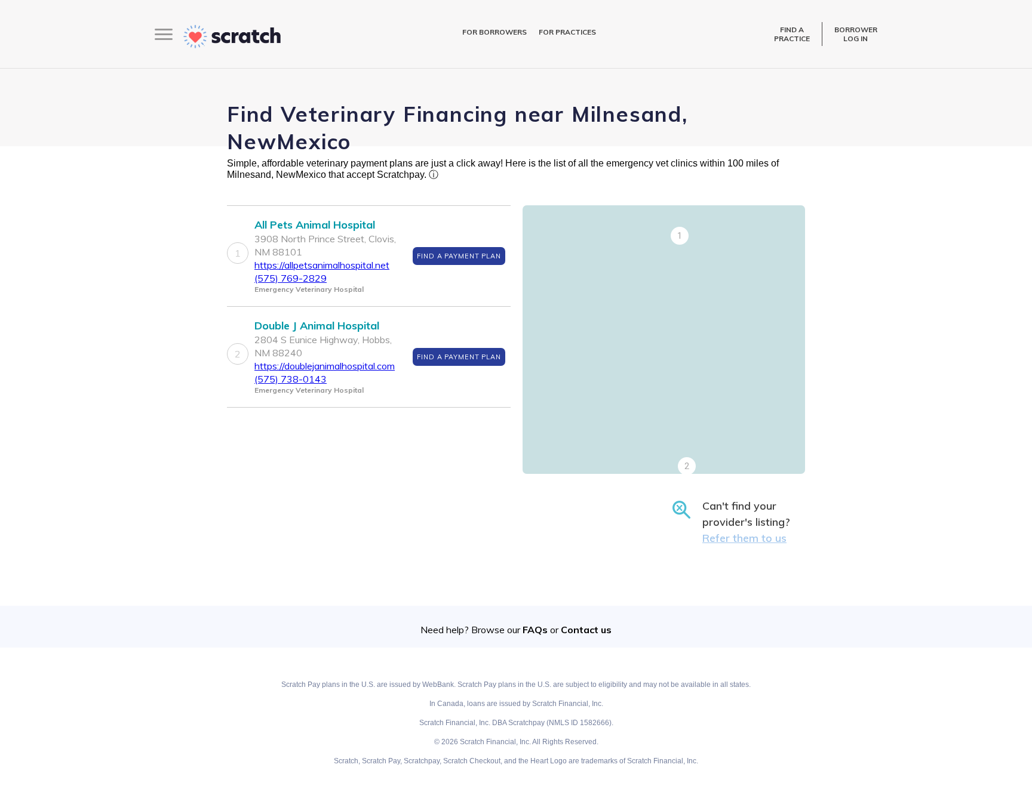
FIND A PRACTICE (792, 34)
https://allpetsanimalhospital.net (321, 265)
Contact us (586, 630)
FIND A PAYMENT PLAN (459, 256)
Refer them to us (744, 538)
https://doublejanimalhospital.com (324, 366)
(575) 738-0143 (290, 379)
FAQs (535, 630)
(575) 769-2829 (290, 278)
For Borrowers (494, 31)
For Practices (567, 31)
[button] (680, 236)
